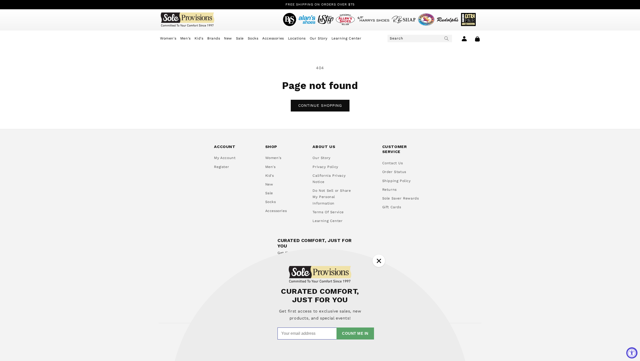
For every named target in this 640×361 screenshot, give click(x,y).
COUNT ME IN (355, 333)
